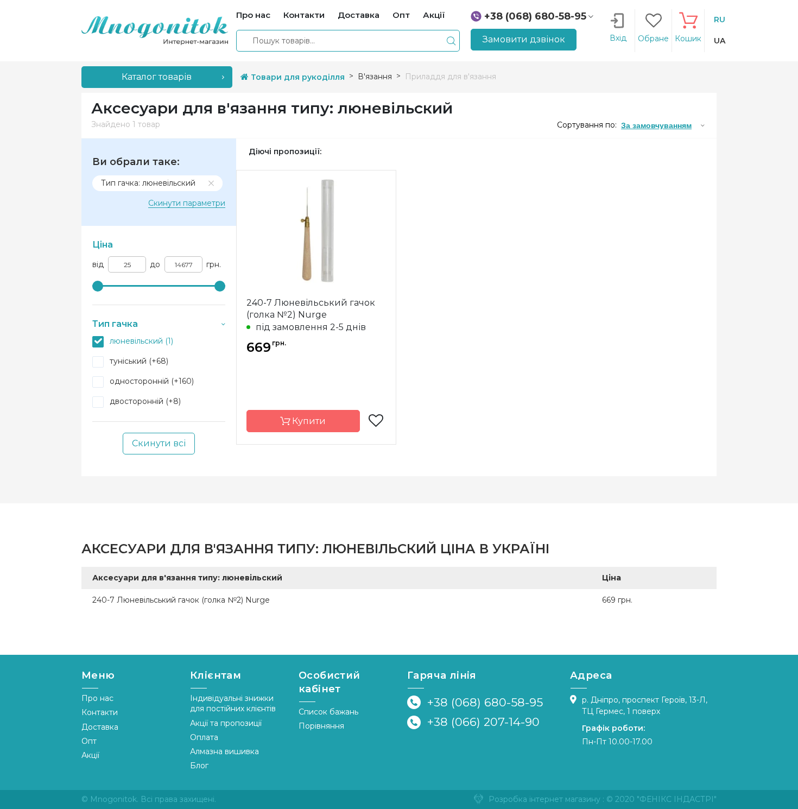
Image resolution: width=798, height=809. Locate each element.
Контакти (99, 712)
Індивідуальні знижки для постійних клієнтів (233, 703)
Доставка (99, 727)
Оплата (204, 737)
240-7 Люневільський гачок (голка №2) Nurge (310, 309)
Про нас (97, 698)
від (98, 264)
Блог (199, 765)
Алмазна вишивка (224, 751)
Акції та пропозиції (226, 723)
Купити (308, 421)
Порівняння (321, 726)
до (155, 264)
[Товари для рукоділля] (154, 30)
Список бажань (328, 712)
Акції (90, 755)
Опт (89, 741)
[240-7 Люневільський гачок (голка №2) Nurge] (316, 230)
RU (719, 19)
